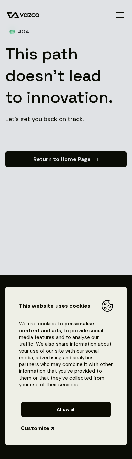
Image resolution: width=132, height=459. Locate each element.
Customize (35, 428)
